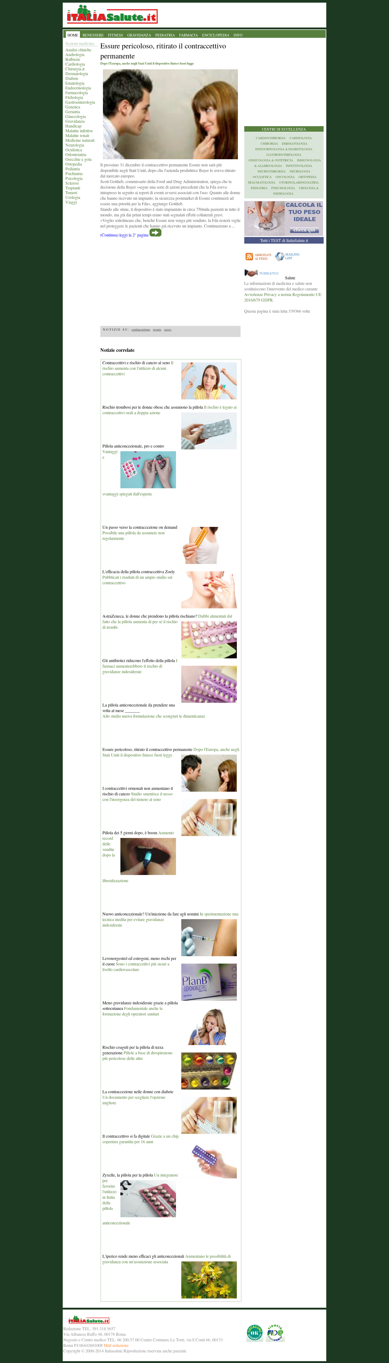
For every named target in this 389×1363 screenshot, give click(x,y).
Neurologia (74, 145)
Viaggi (71, 202)
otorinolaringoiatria (299, 182)
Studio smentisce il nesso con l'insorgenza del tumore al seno (137, 796)
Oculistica (73, 149)
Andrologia (74, 54)
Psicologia (74, 178)
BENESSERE (93, 35)
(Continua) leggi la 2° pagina (124, 235)
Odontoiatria (75, 154)
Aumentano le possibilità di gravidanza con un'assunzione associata (166, 1258)
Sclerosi (72, 183)
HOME (72, 35)
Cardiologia (75, 64)
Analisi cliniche (78, 49)
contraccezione (141, 329)
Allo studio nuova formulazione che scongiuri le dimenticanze (153, 716)
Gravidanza (75, 121)
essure (157, 329)
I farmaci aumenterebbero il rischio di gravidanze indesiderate (139, 666)
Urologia (72, 197)
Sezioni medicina (79, 43)
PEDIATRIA (165, 35)
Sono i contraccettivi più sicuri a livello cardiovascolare (135, 966)
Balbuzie (72, 59)
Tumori (71, 192)
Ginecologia (75, 116)
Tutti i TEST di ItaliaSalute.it (284, 240)
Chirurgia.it (74, 68)
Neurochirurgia (271, 171)
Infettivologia (299, 165)
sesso (167, 329)
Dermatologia (76, 73)
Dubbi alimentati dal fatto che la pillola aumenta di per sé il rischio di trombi (167, 621)
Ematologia (74, 83)
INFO (238, 35)
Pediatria (72, 168)
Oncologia (285, 177)
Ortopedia (73, 164)
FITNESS (115, 35)
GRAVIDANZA (139, 35)
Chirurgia (269, 143)
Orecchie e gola (78, 159)
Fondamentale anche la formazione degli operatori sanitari (132, 1010)
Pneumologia (283, 188)
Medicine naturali (79, 140)
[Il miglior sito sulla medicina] (264, 277)
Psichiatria (74, 173)
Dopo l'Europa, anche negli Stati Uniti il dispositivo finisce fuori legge (170, 752)
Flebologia (74, 97)
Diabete (71, 78)
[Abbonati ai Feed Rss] (258, 261)
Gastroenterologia (80, 102)
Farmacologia (76, 92)
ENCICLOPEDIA (215, 35)
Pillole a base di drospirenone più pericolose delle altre (137, 1055)
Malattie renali (77, 135)
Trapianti (72, 187)
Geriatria (72, 111)
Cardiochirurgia (271, 138)
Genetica (72, 107)
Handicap (73, 126)
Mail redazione (116, 1345)
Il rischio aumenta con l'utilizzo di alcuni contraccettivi (137, 368)
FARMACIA (188, 35)
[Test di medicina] (283, 234)
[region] (170, 280)
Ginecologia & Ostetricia (270, 160)
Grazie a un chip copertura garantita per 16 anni (140, 1138)
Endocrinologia (78, 87)
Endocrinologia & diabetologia (284, 149)
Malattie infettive (79, 130)
